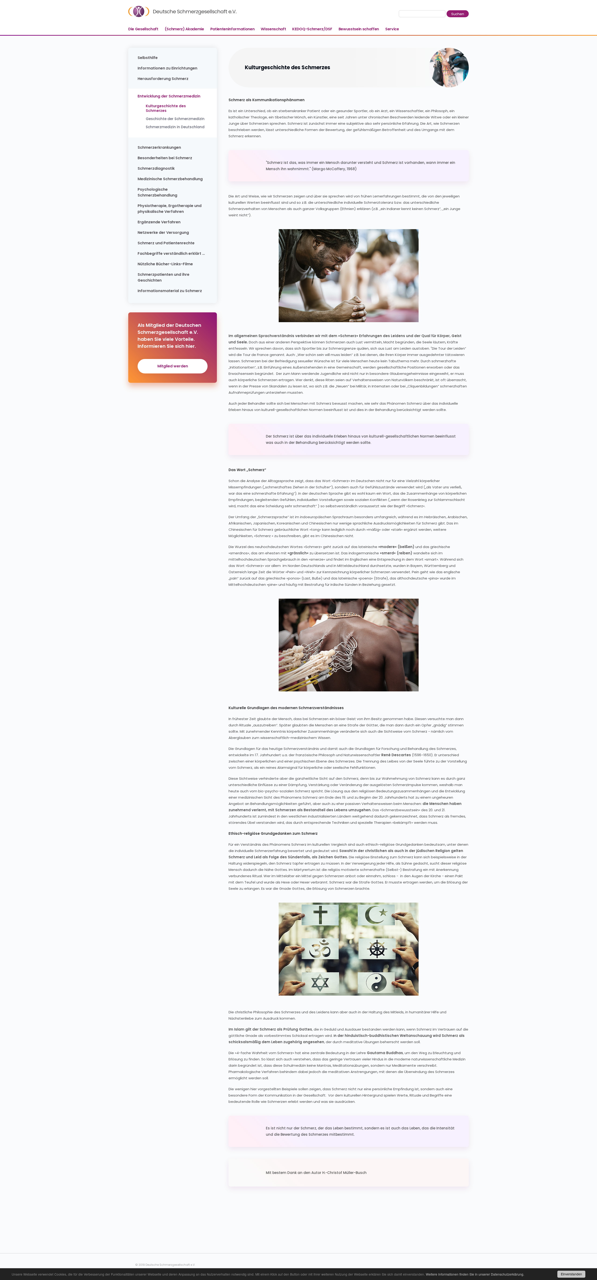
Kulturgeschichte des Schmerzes (166, 108)
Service (392, 29)
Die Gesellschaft (143, 29)
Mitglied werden (172, 366)
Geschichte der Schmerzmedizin (175, 119)
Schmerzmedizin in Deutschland (175, 127)
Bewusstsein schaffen (359, 29)
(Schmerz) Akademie (184, 29)
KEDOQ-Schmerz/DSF (312, 29)
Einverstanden (571, 1274)
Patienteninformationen (232, 29)
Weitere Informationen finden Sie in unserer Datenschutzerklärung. (475, 1274)
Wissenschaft (273, 29)
